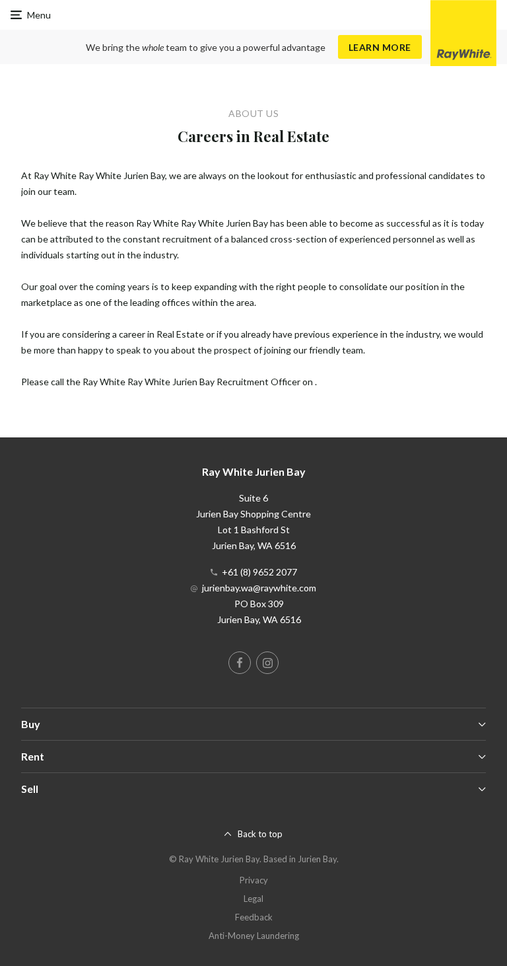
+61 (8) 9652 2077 (259, 571)
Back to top (260, 834)
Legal (253, 898)
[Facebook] (239, 662)
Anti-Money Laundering (254, 935)
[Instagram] (267, 662)
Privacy (254, 880)
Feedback (254, 917)
